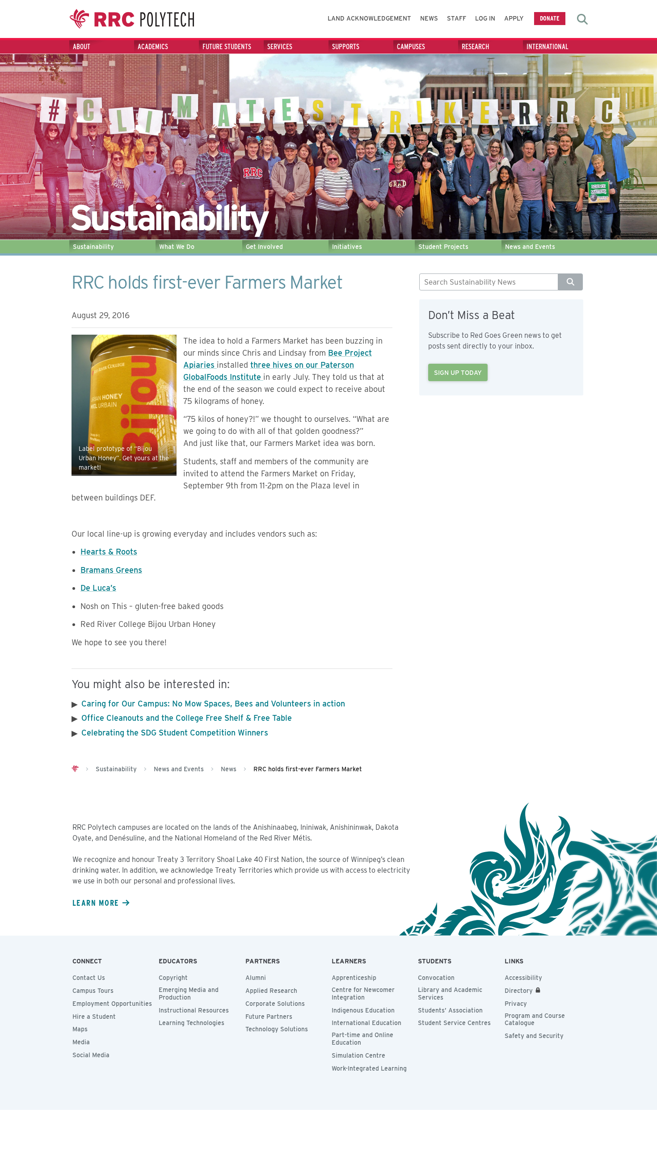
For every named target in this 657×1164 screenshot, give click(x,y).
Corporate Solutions (275, 1003)
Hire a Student (94, 1016)
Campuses (411, 46)
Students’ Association (450, 1010)
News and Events (530, 246)
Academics (153, 46)
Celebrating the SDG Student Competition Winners (174, 732)
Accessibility (523, 977)
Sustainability (93, 246)
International (547, 46)
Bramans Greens (111, 570)
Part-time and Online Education (362, 1038)
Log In (485, 18)
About (81, 46)
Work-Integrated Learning (369, 1068)
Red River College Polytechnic (131, 19)
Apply (514, 18)
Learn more (95, 902)
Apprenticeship (354, 977)
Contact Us (88, 977)
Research (475, 46)
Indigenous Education (363, 1010)
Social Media (91, 1055)
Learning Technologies (191, 1022)
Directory (519, 990)
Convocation (436, 977)
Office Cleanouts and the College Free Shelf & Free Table (186, 718)
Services (279, 46)
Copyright (173, 977)
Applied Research (271, 990)
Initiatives (347, 246)
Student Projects (443, 246)
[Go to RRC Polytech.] (75, 769)
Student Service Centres (454, 1022)
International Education (366, 1022)
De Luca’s (98, 588)
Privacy (516, 1003)
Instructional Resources (194, 1010)
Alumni (255, 977)
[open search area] (582, 19)
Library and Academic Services (450, 993)
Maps (80, 1029)
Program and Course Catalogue (535, 1019)
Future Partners (268, 1016)
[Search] (570, 281)
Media (81, 1042)
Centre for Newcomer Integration (363, 993)
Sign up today (458, 372)
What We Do (176, 246)
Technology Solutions (276, 1029)
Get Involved (264, 246)
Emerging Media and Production (189, 993)
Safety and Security (534, 1035)
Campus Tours (93, 990)
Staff (456, 18)
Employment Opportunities (112, 1003)
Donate (550, 18)
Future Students (226, 46)
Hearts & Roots (108, 551)
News (429, 18)
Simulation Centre (358, 1055)
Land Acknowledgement (369, 18)
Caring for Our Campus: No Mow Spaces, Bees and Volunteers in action (213, 703)
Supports (345, 46)
